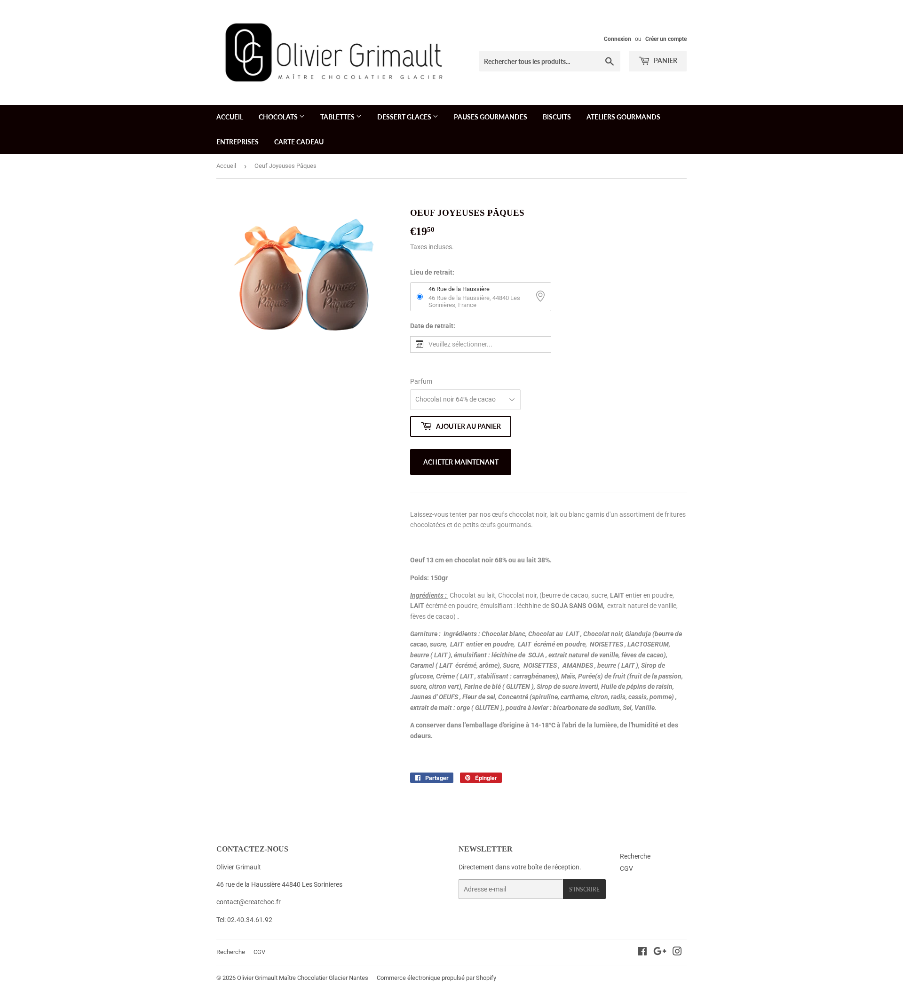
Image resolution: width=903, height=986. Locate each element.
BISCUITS (557, 117)
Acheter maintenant (461, 462)
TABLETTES (338, 117)
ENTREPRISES (237, 142)
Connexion (617, 39)
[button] (480, 344)
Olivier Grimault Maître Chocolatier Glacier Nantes (302, 977)
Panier (664, 60)
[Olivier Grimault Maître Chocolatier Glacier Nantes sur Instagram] (677, 952)
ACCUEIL (229, 117)
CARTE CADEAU (299, 142)
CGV (626, 868)
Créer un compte (666, 39)
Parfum (421, 381)
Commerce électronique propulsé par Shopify (436, 977)
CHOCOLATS (279, 117)
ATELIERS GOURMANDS (623, 117)
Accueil (226, 165)
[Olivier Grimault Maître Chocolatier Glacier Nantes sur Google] (659, 952)
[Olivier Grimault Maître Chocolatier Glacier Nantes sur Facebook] (642, 952)
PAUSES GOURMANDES (490, 117)
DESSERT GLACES (405, 117)
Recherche (635, 856)
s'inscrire (584, 889)
